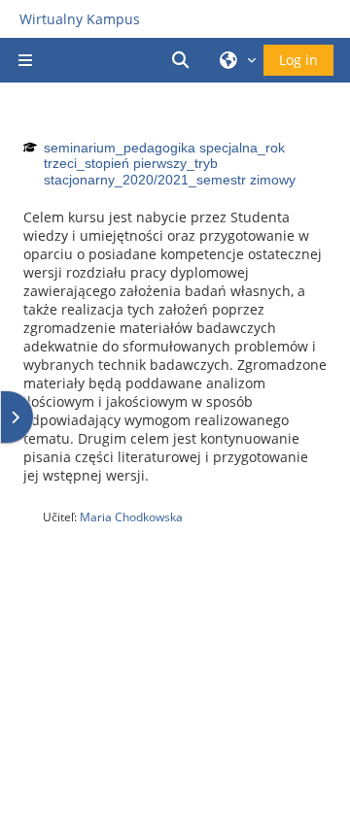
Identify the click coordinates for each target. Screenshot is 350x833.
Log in (298, 59)
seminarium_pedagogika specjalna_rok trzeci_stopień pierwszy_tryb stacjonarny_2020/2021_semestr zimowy (170, 164)
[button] (183, 60)
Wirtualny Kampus (79, 19)
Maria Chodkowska (131, 517)
